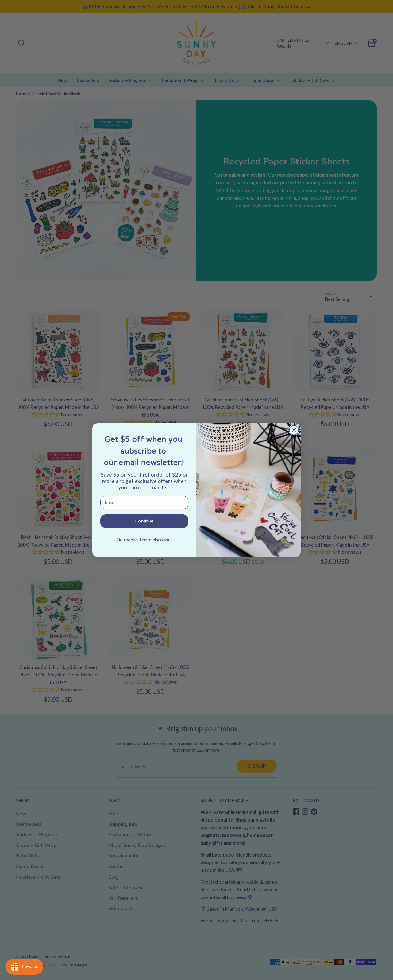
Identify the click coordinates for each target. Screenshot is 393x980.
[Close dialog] (294, 430)
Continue (144, 521)
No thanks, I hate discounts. (144, 540)
